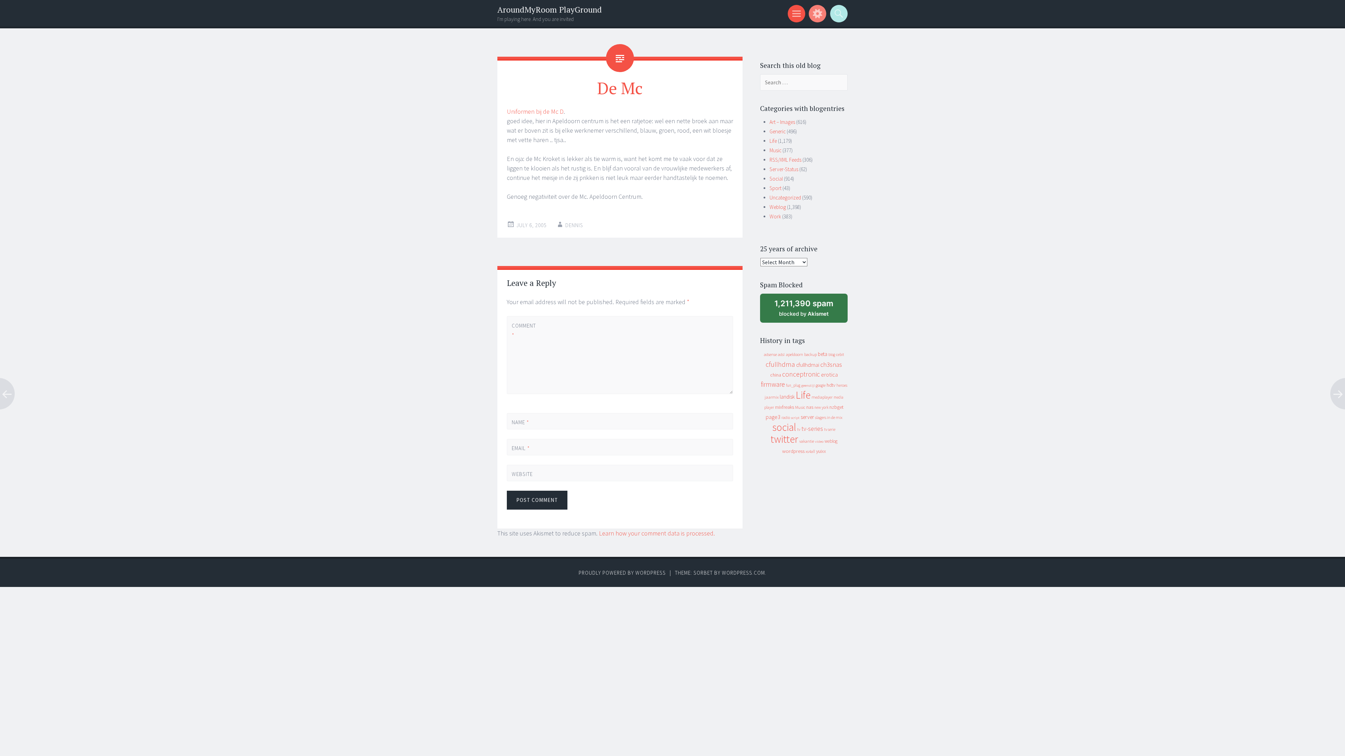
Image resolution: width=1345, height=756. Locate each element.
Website (522, 474)
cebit (840, 354)
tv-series (812, 429)
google (821, 385)
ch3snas (831, 364)
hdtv (831, 385)
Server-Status (784, 169)
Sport (775, 188)
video (819, 441)
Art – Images (782, 122)
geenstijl (808, 385)
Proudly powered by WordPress (622, 572)
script (795, 417)
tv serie (829, 429)
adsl (781, 354)
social (784, 427)
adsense (770, 354)
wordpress (793, 451)
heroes (841, 385)
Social (776, 178)
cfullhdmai (807, 365)
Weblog (778, 207)
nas (809, 407)
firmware (773, 384)
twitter (784, 439)
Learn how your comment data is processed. (657, 533)
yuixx (821, 451)
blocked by (810, 311)
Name (520, 422)
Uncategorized (785, 197)
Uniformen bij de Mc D (535, 111)
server (807, 417)
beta (822, 354)
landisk (787, 396)
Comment (523, 330)
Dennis (574, 225)
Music (775, 150)
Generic (778, 131)
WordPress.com (743, 572)
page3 (773, 416)
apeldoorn (794, 354)
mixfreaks (784, 407)
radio (785, 417)
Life (773, 141)
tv (798, 429)
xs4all (810, 451)
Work (775, 216)
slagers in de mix (828, 417)
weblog (831, 441)
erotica (829, 374)
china (775, 375)
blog (831, 354)
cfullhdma (780, 364)
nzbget (836, 407)
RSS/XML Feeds (785, 159)
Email (521, 448)
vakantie (806, 441)
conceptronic (801, 374)
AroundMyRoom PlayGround (549, 9)
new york (821, 407)
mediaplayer (822, 397)
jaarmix (772, 397)
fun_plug (793, 385)
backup (810, 354)
